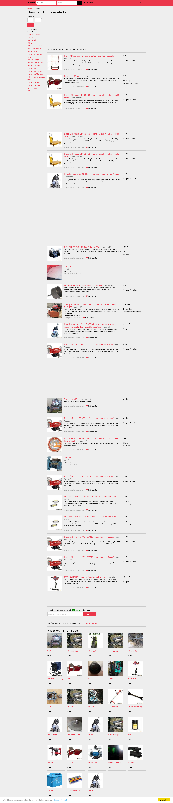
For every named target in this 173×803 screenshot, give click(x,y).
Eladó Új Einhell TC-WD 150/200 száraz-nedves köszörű (89, 344)
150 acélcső (31, 40)
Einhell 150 (132, 762)
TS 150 (90, 790)
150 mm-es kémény (135, 707)
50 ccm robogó (113, 734)
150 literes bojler (73, 734)
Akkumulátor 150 (73, 790)
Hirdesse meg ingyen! (90, 623)
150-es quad (52, 734)
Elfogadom (164, 800)
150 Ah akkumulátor (34, 46)
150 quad (91, 734)
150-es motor (132, 651)
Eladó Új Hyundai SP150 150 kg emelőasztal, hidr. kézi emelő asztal (91, 96)
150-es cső (92, 651)
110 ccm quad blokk (34, 71)
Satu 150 (70, 762)
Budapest (126, 329)
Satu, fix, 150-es (71, 75)
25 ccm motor (113, 707)
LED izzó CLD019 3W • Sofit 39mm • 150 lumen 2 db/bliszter (91, 496)
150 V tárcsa (92, 762)
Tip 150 (110, 679)
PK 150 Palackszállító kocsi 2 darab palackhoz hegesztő (89, 55)
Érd (124, 252)
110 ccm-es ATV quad (35, 74)
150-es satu (71, 679)
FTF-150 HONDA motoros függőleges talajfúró (84, 577)
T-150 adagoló (70, 399)
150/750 (50, 762)
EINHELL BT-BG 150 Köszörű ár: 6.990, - (82, 247)
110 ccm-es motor (33, 82)
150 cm (67, 266)
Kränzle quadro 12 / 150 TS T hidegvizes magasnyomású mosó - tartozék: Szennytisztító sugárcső (89, 325)
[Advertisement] (64, 29)
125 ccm (91, 707)
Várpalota (126, 501)
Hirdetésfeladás (138, 3)
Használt (31, 2)
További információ (61, 800)
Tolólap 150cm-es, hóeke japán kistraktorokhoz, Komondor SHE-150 (90, 305)
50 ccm (70, 707)
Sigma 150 (91, 679)
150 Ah (50, 790)
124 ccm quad (32, 88)
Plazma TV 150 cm (114, 762)
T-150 (49, 651)
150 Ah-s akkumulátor (35, 48)
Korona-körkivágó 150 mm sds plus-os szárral (84, 285)
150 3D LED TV (33, 37)
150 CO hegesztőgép (55, 679)
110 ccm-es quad (33, 85)
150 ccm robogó (33, 60)
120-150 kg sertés (33, 34)
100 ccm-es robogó (34, 65)
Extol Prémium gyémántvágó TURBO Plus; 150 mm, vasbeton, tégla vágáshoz (92, 439)
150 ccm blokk (32, 51)
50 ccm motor (113, 651)
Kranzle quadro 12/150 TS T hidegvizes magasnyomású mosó (91, 173)
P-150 (130, 734)
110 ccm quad (32, 68)
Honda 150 (132, 679)
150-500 (67, 457)
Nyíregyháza (127, 309)
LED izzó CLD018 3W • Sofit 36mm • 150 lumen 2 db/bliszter (91, 516)
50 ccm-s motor (73, 651)
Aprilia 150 (51, 707)
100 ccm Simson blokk (35, 62)
